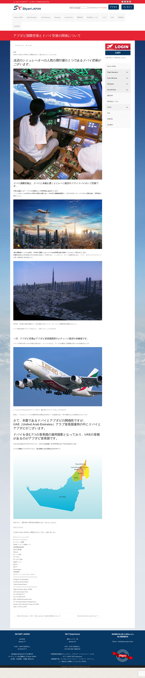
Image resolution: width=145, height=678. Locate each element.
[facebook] (122, 2)
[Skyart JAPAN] (25, 7)
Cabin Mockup (45, 17)
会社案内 (17, 26)
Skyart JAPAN (18, 17)
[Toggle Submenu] (127, 72)
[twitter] (125, 2)
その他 (29, 45)
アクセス (113, 7)
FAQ (112, 17)
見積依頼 (120, 17)
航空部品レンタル (92, 17)
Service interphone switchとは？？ (88, 616)
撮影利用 (80, 17)
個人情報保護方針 (122, 636)
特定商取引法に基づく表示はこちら (123, 634)
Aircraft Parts (69, 17)
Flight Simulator (32, 17)
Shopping (57, 17)
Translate (104, 7)
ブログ (104, 17)
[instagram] (130, 2)
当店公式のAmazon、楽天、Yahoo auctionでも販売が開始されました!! (38, 616)
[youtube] (128, 2)
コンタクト (127, 7)
